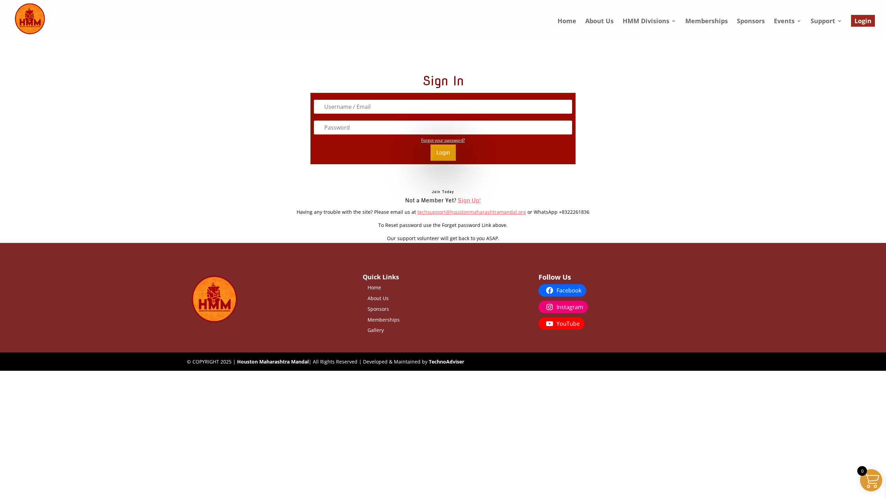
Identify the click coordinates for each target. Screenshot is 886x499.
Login (863, 21)
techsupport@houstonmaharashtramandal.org (471, 212)
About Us (599, 21)
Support (823, 21)
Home (567, 21)
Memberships (706, 21)
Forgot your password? (443, 140)
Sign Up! (469, 200)
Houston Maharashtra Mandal (273, 361)
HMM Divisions (646, 21)
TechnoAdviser (446, 361)
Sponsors (751, 21)
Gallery (376, 330)
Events (784, 21)
